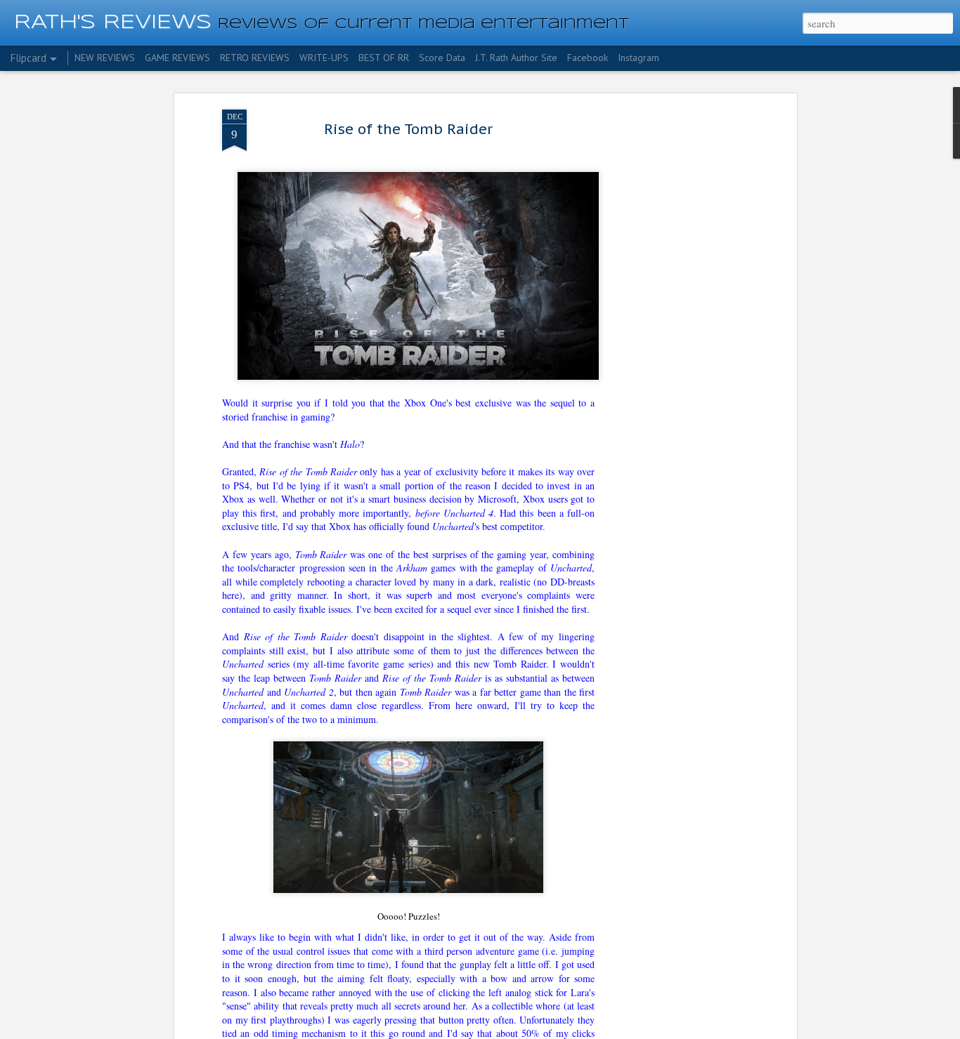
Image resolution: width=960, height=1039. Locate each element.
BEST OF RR (383, 57)
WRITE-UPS (324, 57)
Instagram (638, 57)
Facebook (587, 57)
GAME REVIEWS (177, 57)
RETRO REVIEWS (255, 57)
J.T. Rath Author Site (516, 57)
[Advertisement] (672, 330)
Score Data (442, 57)
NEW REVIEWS (104, 57)
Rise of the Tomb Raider (408, 129)
